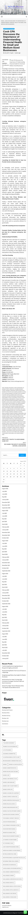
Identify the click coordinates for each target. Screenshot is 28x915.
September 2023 (6, 571)
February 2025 (5, 527)
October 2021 (5, 628)
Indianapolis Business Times (9, 832)
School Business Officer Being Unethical (12, 868)
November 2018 (6, 653)
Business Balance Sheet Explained (10, 771)
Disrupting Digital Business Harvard (11, 814)
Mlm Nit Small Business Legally (16, 414)
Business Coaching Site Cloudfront (11, 793)
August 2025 (5, 510)
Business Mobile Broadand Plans (10, 807)
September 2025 (6, 508)
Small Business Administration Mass (11, 872)
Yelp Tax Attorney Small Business (16, 431)
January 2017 (5, 658)
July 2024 (4, 543)
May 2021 (4, 642)
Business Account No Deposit (15, 764)
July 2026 (4, 491)
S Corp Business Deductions (19, 417)
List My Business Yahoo (8, 843)
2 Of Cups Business (7, 750)
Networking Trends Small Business (11, 861)
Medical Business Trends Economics (10, 413)
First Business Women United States (16, 406)
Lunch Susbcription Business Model (11, 846)
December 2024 (6, 532)
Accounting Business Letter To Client (11, 757)
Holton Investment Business (9, 829)
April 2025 (4, 521)
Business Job (5, 718)
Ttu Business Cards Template (13, 427)
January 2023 (5, 592)
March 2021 (4, 647)
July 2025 (4, 513)
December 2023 (6, 562)
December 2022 (6, 595)
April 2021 (4, 645)
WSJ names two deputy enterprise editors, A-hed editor (15, 444)
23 (24, 474)
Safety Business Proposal (8, 419)
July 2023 (4, 576)
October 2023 (5, 568)
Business (5, 764)
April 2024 (4, 551)
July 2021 (4, 636)
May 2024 (4, 549)
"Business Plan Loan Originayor (10, 746)
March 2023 (4, 587)
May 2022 (4, 614)
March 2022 (4, 620)
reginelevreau (5, 907)
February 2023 (5, 590)
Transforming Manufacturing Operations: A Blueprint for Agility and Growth (12, 667)
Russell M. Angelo (9, 53)
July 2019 (4, 650)
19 (10, 474)
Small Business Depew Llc (8, 882)
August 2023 (5, 573)
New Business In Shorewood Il (9, 864)
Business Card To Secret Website (10, 785)
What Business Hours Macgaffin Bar (14, 430)
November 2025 (6, 505)
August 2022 (5, 606)
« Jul (3, 481)
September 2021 (6, 631)
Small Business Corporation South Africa (12, 879)
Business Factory (6, 715)
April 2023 (4, 584)
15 (20, 471)
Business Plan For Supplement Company (12, 811)
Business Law (5, 721)
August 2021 (5, 634)
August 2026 (5, 488)
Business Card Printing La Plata (10, 778)
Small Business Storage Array (10, 897)
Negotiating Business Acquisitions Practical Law (14, 857)
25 (7, 476)
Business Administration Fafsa (10, 768)
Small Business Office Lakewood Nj (11, 889)
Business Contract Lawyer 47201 (10, 796)
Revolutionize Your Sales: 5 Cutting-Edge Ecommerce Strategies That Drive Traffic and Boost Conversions (13, 681)
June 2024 (4, 546)
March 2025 (4, 524)
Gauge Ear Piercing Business (9, 821)
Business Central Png (8, 789)
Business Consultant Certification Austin (15, 390)
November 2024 (6, 535)
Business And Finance (9, 28)
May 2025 (4, 519)
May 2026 (4, 497)
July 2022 (4, 609)
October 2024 (5, 538)
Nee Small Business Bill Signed (9, 854)
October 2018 (5, 655)
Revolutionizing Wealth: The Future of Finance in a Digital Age (14, 671)
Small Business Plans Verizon (9, 893)
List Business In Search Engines (10, 839)
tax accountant (6, 352)
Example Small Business (10, 403)
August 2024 (5, 540)
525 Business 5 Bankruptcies (9, 753)
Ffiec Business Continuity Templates (11, 818)
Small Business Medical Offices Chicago (12, 886)
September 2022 (6, 603)
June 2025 (4, 516)
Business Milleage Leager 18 (9, 803)
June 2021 (4, 639)
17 (3, 474)
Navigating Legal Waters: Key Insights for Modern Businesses (14, 676)
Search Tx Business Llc (12, 421)
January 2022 (5, 625)
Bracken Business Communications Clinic (12, 760)
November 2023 (6, 565)
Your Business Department (8, 433)
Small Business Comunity (8, 875)
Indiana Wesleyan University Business (11, 836)
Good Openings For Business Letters (11, 825)
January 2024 (5, 560)
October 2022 (5, 601)
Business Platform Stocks (15, 393)
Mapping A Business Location (15, 411)
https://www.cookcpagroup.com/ (15, 381)
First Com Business (6, 407)
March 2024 (4, 554)
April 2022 (4, 617)
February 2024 (5, 557)
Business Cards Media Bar (8, 782)
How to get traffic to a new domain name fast (13, 439)
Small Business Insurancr (13, 426)
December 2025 (6, 502)
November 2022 (6, 598)
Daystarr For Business (11, 396)
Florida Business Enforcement (13, 409)
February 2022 (5, 623)
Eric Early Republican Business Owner (13, 400)
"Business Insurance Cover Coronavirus (14, 387)
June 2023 (4, 579)
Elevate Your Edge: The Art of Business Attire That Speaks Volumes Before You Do (13, 686)
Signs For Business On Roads (15, 423)
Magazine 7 (15, 913)
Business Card (6, 775)
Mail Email (8, 370)
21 (17, 474)
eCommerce (5, 723)
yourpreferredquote (6, 905)
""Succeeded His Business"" (9, 742)
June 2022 (4, 612)
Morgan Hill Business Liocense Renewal (12, 850)
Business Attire (5, 713)
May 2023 (4, 581)
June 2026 (4, 494)
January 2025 (5, 529)
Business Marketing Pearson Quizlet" (11, 800)
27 (14, 476)
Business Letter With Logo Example (10, 392)
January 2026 (5, 499)
